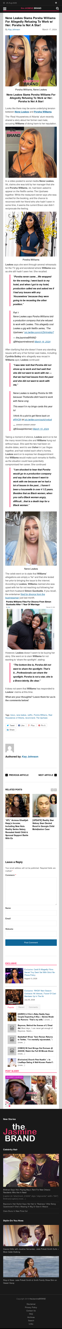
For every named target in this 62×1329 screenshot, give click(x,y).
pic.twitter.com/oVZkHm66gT (39, 332)
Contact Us (31, 1310)
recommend (30, 717)
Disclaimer (31, 1304)
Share (12, 729)
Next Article (45, 775)
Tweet (12, 725)
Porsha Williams (40, 715)
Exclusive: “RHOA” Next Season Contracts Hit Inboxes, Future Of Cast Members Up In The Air (40, 993)
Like (22, 725)
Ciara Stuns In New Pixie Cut (15, 1211)
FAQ (31, 1314)
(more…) (36, 1017)
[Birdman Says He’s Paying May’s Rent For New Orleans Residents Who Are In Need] (31, 1170)
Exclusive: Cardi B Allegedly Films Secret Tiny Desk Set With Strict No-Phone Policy (39, 972)
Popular (11, 1007)
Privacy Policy (31, 1307)
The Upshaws (42, 717)
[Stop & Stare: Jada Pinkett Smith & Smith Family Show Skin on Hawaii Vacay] (31, 1266)
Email (8, 918)
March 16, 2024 (42, 341)
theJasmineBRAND (38, 1298)
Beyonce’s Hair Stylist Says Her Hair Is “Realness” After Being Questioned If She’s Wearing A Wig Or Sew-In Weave (29, 1205)
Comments (33, 1007)
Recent (21, 1007)
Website (9, 928)
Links (31, 1323)
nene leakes (21, 715)
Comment (10, 875)
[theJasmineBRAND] (31, 8)
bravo (13, 715)
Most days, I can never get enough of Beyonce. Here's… (35, 1028)
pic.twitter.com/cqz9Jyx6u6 (38, 419)
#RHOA (17, 419)
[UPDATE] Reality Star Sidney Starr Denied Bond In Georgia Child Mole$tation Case (43, 825)
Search (31, 1320)
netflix (30, 715)
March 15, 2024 (41, 428)
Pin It (43, 725)
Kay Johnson (14, 29)
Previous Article (19, 775)
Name (8, 908)
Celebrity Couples (14, 1077)
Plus (33, 725)
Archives (31, 1317)
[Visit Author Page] (9, 748)
